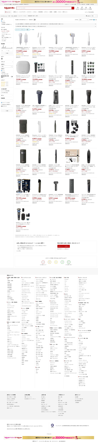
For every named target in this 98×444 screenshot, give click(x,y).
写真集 (37, 363)
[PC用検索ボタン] (73, 8)
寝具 (79, 340)
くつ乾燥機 (9, 289)
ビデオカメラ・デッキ (26, 290)
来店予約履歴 (43, 408)
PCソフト (23, 331)
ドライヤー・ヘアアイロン (26, 335)
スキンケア (52, 346)
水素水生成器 (9, 354)
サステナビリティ (55, 441)
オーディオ (24, 281)
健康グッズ (52, 369)
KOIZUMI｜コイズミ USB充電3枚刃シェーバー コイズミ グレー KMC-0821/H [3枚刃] (56, 196)
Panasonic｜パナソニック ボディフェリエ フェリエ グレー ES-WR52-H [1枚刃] (56, 77)
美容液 (51, 351)
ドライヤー (29, 11)
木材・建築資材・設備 (69, 369)
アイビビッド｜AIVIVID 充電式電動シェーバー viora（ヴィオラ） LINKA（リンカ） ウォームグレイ (72, 166)
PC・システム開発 (39, 356)
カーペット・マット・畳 (83, 362)
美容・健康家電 (14, 15)
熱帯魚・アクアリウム (69, 344)
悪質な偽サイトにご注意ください (24, 428)
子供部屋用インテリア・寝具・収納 (85, 356)
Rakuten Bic (9, 8)
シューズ (80, 286)
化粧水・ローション (53, 348)
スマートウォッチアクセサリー (41, 294)
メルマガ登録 (60, 408)
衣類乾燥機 (9, 285)
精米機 (8, 328)
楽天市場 (92, 4)
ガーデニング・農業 (68, 371)
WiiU (51, 318)
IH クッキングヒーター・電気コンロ (13, 347)
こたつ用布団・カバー (83, 370)
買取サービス (9, 408)
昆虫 (65, 353)
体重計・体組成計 (25, 360)
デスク (80, 352)
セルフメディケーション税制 (12, 428)
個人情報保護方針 (78, 400)
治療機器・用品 (53, 331)
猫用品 (66, 339)
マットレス (81, 341)
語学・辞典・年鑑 (39, 352)
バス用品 (80, 313)
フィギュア (67, 302)
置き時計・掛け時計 (82, 363)
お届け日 (2, 68)
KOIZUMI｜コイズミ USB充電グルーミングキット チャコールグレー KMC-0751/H (39, 166)
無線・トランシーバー (26, 301)
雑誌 (37, 344)
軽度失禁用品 (52, 341)
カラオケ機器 (38, 322)
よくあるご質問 (73, 4)
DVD (37, 372)
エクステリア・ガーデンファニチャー (71, 374)
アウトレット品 (81, 378)
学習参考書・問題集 (39, 347)
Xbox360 (52, 311)
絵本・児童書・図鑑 (39, 330)
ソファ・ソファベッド (83, 347)
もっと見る (19, 250)
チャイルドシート (68, 333)
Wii (50, 320)
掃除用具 (80, 308)
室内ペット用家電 (68, 356)
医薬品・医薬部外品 (53, 329)
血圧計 (23, 362)
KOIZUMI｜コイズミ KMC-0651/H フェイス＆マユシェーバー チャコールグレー (55, 166)
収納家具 (80, 358)
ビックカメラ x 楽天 (8, 4)
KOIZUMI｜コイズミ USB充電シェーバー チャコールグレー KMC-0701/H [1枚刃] (23, 137)
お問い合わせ (60, 415)
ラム (65, 284)
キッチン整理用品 (53, 288)
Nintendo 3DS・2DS (54, 308)
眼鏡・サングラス (82, 300)
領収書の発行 (60, 406)
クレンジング (52, 349)
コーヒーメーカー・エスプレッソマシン (13, 333)
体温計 (23, 364)
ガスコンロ (9, 337)
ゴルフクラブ (81, 284)
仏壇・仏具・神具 (82, 385)
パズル (66, 306)
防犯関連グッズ (81, 380)
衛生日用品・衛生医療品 (54, 333)
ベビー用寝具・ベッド (69, 328)
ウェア (80, 291)
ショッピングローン (10, 400)
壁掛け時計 (81, 324)
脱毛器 (23, 343)
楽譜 (37, 337)
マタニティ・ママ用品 (69, 324)
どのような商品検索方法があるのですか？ (25, 247)
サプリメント (52, 362)
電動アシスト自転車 (82, 281)
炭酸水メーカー (10, 349)
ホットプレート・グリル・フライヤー (13, 335)
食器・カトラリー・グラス (55, 282)
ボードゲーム (67, 309)
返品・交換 (60, 400)
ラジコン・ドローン (68, 304)
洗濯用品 (80, 309)
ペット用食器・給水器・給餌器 (70, 349)
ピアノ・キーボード (39, 303)
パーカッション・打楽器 (40, 315)
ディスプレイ (24, 315)
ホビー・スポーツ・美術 (40, 335)
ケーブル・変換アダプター (41, 287)
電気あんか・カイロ (11, 312)
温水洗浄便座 (24, 355)
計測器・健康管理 (53, 366)
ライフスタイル (39, 342)
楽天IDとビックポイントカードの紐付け (48, 411)
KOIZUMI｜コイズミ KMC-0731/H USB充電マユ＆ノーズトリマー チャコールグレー (72, 77)
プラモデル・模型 (68, 301)
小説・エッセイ (39, 349)
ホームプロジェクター (26, 289)
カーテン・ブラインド (83, 360)
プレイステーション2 (54, 316)
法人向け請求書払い (45, 409)
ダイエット (52, 364)
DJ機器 (37, 317)
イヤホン (34, 11)
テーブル (80, 350)
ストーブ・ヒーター (11, 305)
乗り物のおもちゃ (68, 299)
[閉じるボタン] (95, 24)
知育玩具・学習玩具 (68, 297)
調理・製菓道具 (53, 281)
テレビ (59, 11)
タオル (80, 316)
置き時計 (80, 326)
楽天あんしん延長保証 (11, 398)
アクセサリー (38, 313)
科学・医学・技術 (39, 354)
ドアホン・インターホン (69, 364)
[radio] (1, 22)
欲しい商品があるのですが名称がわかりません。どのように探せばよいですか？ (32, 245)
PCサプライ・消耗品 (25, 320)
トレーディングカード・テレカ (70, 311)
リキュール (67, 286)
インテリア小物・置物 (83, 374)
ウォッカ (66, 288)
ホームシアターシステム (26, 292)
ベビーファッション (68, 322)
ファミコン (52, 323)
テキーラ (66, 291)
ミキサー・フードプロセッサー (13, 344)
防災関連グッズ (81, 382)
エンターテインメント (40, 331)
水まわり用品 (52, 298)
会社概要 (87, 4)
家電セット (16, 11)
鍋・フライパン (53, 279)
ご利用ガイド (67, 4)
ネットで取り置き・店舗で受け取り (13, 406)
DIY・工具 (66, 362)
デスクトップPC (25, 310)
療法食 (66, 358)
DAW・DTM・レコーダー (40, 306)
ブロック (66, 315)
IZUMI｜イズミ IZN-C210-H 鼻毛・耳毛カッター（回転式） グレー (89, 166)
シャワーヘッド (24, 350)
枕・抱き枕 (81, 343)
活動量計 (23, 357)
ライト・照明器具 (10, 299)
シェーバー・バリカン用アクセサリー (28, 341)
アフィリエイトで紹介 (62, 411)
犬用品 (66, 341)
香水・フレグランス (53, 358)
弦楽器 (37, 318)
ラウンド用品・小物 (82, 289)
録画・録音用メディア (26, 284)
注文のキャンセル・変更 (62, 402)
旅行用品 (80, 335)
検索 (7, 53)
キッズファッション (68, 321)
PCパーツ (23, 329)
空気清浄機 (40, 11)
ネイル (51, 353)
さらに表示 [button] (4, 40)
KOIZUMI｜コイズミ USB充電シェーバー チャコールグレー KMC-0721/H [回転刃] (23, 166)
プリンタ (23, 317)
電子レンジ (65, 11)
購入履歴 (43, 402)
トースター (9, 330)
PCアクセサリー (25, 313)
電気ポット (9, 339)
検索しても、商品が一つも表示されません (25, 248)
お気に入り (43, 398)
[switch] (12, 76)
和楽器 (37, 320)
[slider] (1, 48)
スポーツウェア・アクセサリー (84, 298)
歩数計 (23, 359)
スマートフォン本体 (39, 279)
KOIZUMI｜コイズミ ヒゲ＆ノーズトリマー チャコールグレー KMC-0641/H (72, 107)
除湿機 (8, 319)
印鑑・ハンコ (81, 306)
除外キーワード (4, 106)
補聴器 (23, 353)
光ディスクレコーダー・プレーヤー (28, 287)
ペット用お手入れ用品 (69, 342)
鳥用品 (66, 348)
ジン (65, 282)
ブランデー (67, 289)
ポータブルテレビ (25, 296)
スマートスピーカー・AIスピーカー (28, 303)
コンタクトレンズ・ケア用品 (55, 336)
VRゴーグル (38, 298)
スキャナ (23, 318)
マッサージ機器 (24, 352)
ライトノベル (38, 359)
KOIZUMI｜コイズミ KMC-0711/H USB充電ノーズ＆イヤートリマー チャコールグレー (23, 107)
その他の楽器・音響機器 (40, 324)
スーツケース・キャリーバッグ (84, 332)
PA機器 (37, 305)
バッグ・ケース (81, 288)
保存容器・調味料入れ (54, 284)
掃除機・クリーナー (11, 291)
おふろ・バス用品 (68, 326)
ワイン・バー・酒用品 (54, 296)
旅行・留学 (38, 333)
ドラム (37, 310)
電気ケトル (9, 341)
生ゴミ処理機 (9, 356)
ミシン (8, 294)
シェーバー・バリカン (26, 338)
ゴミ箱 (80, 369)
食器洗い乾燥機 (10, 351)
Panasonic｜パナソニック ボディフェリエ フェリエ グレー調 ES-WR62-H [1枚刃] (89, 49)
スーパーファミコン (53, 325)
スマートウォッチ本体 (40, 292)
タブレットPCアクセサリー (41, 285)
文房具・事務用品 (82, 304)
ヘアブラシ (24, 337)
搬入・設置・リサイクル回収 (12, 402)
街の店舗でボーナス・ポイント (30, 398)
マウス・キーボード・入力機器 (27, 325)
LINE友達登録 (60, 409)
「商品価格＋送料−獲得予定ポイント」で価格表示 (24, 19)
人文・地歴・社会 (39, 345)
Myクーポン (43, 404)
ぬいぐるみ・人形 (68, 295)
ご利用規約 (77, 402)
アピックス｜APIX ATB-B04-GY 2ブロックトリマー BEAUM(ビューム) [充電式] (89, 196)
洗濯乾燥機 (9, 284)
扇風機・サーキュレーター (12, 316)
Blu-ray (37, 369)
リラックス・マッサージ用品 (55, 373)
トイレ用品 (81, 315)
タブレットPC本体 (39, 281)
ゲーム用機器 (24, 327)
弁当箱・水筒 (52, 289)
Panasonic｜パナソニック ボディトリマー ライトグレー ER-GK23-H (39, 137)
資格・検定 (38, 361)
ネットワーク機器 (25, 322)
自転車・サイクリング (83, 279)
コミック (37, 328)
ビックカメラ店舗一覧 (81, 4)
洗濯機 (55, 11)
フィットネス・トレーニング (84, 293)
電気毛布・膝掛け (10, 311)
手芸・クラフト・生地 (83, 311)
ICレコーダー (24, 294)
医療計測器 (52, 340)
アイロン (9, 292)
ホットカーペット (10, 307)
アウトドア (81, 296)
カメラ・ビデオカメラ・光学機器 (28, 282)
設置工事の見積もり (10, 404)
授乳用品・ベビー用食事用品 (70, 329)
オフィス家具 (81, 372)
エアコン (46, 11)
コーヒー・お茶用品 (53, 295)
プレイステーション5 (54, 304)
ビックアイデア (22, 11)
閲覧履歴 (43, 400)
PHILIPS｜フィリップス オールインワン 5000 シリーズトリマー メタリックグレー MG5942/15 (89, 77)
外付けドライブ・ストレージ (27, 324)
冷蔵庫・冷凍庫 (10, 280)
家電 (9, 15)
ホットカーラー (24, 345)
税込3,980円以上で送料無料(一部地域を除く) (21, 4)
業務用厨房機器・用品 (54, 293)
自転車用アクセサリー (83, 282)
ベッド (80, 345)
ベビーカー (67, 331)
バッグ (80, 334)
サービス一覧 (41, 441)
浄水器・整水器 (10, 352)
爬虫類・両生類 (67, 351)
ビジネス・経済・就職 (40, 338)
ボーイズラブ (38, 351)
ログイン (86, 12)
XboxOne (52, 309)
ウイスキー (67, 279)
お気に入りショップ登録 (62, 404)
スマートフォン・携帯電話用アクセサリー (42, 283)
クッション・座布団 (82, 348)
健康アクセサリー (53, 371)
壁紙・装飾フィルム (82, 365)
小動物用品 (67, 346)
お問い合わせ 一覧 (47, 441)
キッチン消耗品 (53, 286)
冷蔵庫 (51, 11)
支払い (59, 398)
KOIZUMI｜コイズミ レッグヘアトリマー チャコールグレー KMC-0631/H (89, 107)
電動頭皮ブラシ (24, 348)
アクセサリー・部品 (25, 299)
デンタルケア (24, 346)
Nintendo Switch (53, 302)
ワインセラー (9, 343)
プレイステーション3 (54, 315)
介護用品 (51, 338)
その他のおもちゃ (68, 316)
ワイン (66, 281)
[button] (1, 46)
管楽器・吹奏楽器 (39, 308)
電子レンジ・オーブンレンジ (12, 325)
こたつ (8, 309)
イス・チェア (81, 354)
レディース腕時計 (82, 322)
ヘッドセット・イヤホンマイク (41, 290)
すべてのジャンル (4, 15)
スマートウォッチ (82, 328)
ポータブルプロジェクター (26, 305)
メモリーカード (24, 297)
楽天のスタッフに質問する (63, 246)
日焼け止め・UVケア (54, 356)
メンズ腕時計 (81, 321)
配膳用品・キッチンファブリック (56, 291)
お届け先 (2, 64)
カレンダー (38, 340)
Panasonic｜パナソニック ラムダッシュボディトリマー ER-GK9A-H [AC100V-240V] (56, 49)
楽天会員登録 (91, 12)
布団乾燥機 (9, 287)
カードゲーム (67, 308)
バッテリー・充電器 (39, 289)
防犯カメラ (67, 366)
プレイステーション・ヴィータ (55, 313)
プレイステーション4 (54, 306)
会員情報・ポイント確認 (45, 406)
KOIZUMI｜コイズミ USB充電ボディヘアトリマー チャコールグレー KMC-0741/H (89, 137)
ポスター (37, 364)
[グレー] (2, 58)
